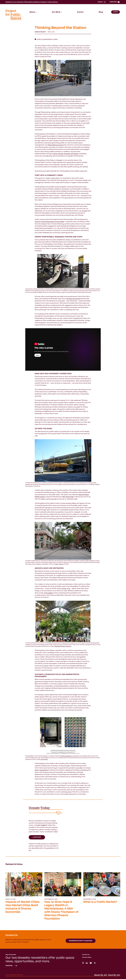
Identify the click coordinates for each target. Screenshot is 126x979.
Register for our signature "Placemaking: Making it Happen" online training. (31, 2)
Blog (101, 12)
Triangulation (48, 593)
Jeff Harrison (44, 759)
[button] (33, 12)
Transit (55, 39)
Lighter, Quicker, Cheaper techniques (65, 154)
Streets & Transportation (44, 39)
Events (80, 12)
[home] (13, 15)
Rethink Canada (65, 756)
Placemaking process (55, 145)
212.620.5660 (88, 940)
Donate (115, 12)
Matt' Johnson (59, 564)
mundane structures (73, 298)
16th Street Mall (67, 497)
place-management (42, 770)
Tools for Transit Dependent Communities (49, 221)
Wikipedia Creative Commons (63, 646)
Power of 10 (66, 588)
